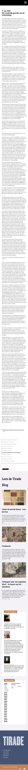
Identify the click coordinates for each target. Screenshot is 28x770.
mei (5, 686)
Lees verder (4, 524)
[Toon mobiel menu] (25, 2)
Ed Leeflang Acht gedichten (6, 454)
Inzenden (5, 757)
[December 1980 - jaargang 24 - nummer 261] (9, 439)
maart (6, 688)
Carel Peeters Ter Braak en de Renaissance (9, 444)
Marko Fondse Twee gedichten (6, 456)
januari (6, 691)
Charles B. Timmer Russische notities (8, 461)
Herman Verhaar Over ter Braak (6, 446)
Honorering (6, 753)
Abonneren (6, 755)
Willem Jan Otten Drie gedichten (7, 448)
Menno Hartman (14, 686)
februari (7, 689)
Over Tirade (6, 752)
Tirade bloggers (7, 750)
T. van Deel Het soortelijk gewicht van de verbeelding (10, 452)
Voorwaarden (5, 767)
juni (5, 685)
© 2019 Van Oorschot (12, 767)
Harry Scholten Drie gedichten (6, 450)
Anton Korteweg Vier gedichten (6, 458)
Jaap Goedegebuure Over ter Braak (7, 441)
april (6, 687)
